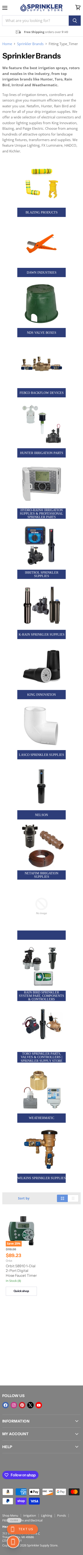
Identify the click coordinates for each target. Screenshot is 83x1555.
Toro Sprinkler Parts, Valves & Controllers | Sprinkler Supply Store (41, 1057)
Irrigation (29, 1515)
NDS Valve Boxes (41, 332)
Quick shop (21, 1291)
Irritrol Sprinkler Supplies (41, 574)
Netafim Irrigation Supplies (41, 875)
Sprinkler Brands (30, 44)
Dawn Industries (41, 272)
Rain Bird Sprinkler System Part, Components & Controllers (41, 996)
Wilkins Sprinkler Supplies (41, 1178)
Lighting (46, 1515)
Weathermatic (41, 1118)
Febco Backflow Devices (42, 393)
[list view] (73, 1198)
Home (7, 44)
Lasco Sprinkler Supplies (41, 755)
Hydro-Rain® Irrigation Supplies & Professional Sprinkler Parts (41, 513)
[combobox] (35, 20)
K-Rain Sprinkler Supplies (42, 634)
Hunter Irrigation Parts (41, 453)
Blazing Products (42, 212)
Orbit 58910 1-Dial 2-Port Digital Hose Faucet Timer (21, 1271)
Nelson (41, 815)
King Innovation (41, 694)
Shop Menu (10, 1515)
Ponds (61, 1515)
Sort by (24, 1198)
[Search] (75, 20)
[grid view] (62, 1198)
